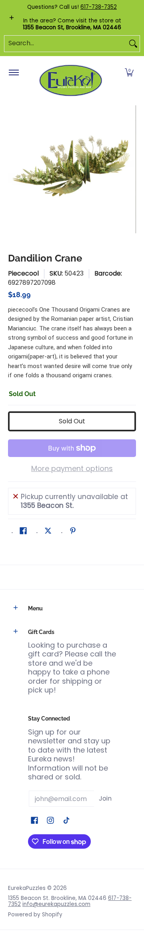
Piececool (23, 273)
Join (105, 798)
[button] (129, 73)
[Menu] (13, 73)
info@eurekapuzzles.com (56, 904)
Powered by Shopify (35, 914)
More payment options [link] (72, 468)
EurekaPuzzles (27, 888)
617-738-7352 (98, 7)
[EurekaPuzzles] (71, 80)
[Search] (133, 44)
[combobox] (65, 44)
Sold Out (72, 421)
